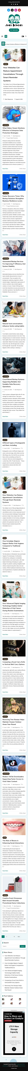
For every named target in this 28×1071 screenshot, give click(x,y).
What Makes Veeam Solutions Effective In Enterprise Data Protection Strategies (14, 130)
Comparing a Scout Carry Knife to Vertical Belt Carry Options (14, 663)
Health (4, 320)
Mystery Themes (21, 1065)
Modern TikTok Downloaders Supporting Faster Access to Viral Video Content (13, 779)
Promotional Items (15, 908)
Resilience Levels (15, 206)
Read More (5, 168)
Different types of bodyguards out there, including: (14, 444)
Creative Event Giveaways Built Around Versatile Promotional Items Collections (14, 900)
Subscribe (15, 30)
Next (19, 936)
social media (6, 773)
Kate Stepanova (9, 99)
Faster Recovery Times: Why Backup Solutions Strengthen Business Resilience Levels (13, 198)
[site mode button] (22, 36)
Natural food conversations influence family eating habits (13, 325)
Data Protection (14, 138)
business (5, 716)
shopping (5, 659)
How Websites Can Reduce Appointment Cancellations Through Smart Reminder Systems (13, 74)
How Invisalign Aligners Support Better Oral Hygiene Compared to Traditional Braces (13, 544)
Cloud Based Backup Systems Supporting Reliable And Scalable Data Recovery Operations (13, 383)
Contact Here (14, 1068)
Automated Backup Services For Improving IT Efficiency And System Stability (14, 263)
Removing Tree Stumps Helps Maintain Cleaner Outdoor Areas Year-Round (13, 722)
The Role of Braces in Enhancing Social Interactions (13, 842)
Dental (5, 64)
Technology (5, 125)
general (5, 440)
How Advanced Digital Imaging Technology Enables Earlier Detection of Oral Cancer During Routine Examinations (14, 607)
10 (14, 936)
